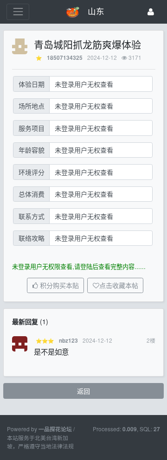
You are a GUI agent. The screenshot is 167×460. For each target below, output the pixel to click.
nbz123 (68, 341)
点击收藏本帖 (118, 285)
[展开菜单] (17, 12)
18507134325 (65, 58)
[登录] (151, 12)
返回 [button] (83, 391)
